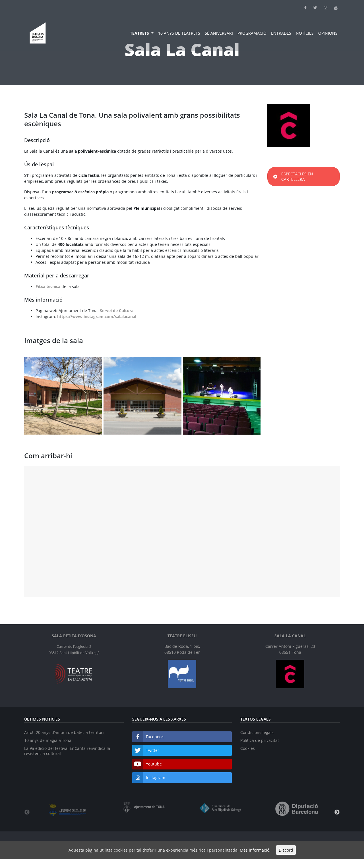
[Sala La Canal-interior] (222, 396)
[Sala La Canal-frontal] (142, 396)
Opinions (328, 33)
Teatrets (140, 33)
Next (337, 812)
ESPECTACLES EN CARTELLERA (297, 176)
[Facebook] (302, 7)
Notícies (305, 33)
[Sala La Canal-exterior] (63, 396)
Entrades (281, 33)
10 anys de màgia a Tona (47, 740)
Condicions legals (257, 732)
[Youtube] (332, 7)
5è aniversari (219, 33)
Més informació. (255, 850)
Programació (251, 33)
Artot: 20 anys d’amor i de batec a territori (64, 732)
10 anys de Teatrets (179, 33)
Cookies (247, 748)
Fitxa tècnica (48, 286)
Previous (27, 812)
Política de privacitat (259, 740)
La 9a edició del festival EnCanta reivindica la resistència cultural (67, 751)
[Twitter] (312, 7)
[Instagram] (322, 7)
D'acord (286, 850)
